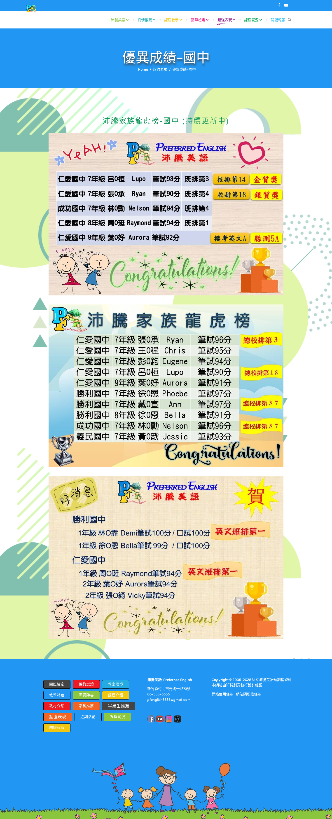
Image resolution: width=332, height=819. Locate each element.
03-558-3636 (158, 694)
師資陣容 (86, 695)
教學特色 (57, 695)
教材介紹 (57, 706)
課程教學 (171, 20)
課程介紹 (115, 695)
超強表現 (224, 20)
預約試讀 (86, 684)
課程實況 (251, 20)
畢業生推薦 (118, 706)
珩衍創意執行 (237, 685)
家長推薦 (86, 706)
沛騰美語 (118, 20)
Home (143, 69)
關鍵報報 (278, 20)
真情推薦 (145, 20)
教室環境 (115, 684)
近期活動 (88, 717)
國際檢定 (198, 20)
